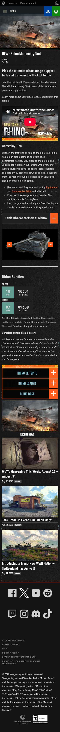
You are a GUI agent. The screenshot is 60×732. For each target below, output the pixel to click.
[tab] (30, 373)
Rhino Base (27, 393)
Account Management (14, 640)
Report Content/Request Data (19, 657)
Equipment (52, 187)
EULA (4, 648)
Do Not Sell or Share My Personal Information (21, 662)
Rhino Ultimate (27, 373)
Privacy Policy (10, 653)
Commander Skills (21, 191)
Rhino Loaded (27, 383)
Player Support (11, 644)
